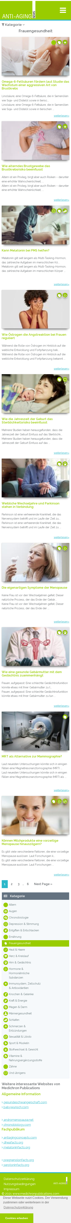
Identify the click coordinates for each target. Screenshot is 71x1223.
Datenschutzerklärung (19, 1179)
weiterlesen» (61, 115)
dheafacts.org (13, 1142)
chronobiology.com (17, 1125)
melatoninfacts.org (16, 1147)
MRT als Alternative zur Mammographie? (32, 756)
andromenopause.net (18, 1120)
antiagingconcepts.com (20, 1137)
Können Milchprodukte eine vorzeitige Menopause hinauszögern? (30, 842)
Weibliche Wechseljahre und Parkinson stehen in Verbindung (30, 505)
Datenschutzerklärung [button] (18, 1207)
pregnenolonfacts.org (18, 1160)
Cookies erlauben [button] (16, 1218)
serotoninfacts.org (16, 1165)
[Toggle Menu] (63, 10)
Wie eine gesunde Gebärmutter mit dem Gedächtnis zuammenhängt (32, 673)
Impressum (11, 1189)
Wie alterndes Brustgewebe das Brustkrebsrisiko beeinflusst (26, 167)
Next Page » (43, 885)
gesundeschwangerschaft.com (25, 1102)
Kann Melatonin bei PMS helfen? (25, 250)
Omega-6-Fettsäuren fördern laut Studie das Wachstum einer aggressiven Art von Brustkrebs (35, 85)
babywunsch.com (16, 1107)
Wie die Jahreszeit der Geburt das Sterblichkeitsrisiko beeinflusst (27, 420)
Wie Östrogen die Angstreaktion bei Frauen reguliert (34, 336)
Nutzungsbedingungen (20, 1184)
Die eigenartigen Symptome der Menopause (34, 587)
